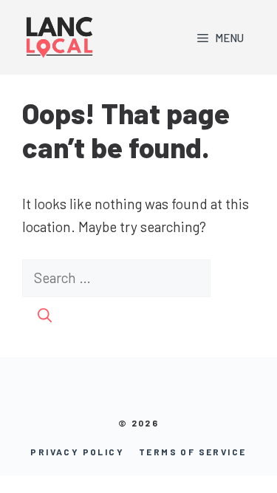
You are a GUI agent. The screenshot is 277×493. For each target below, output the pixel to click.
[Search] (44, 316)
